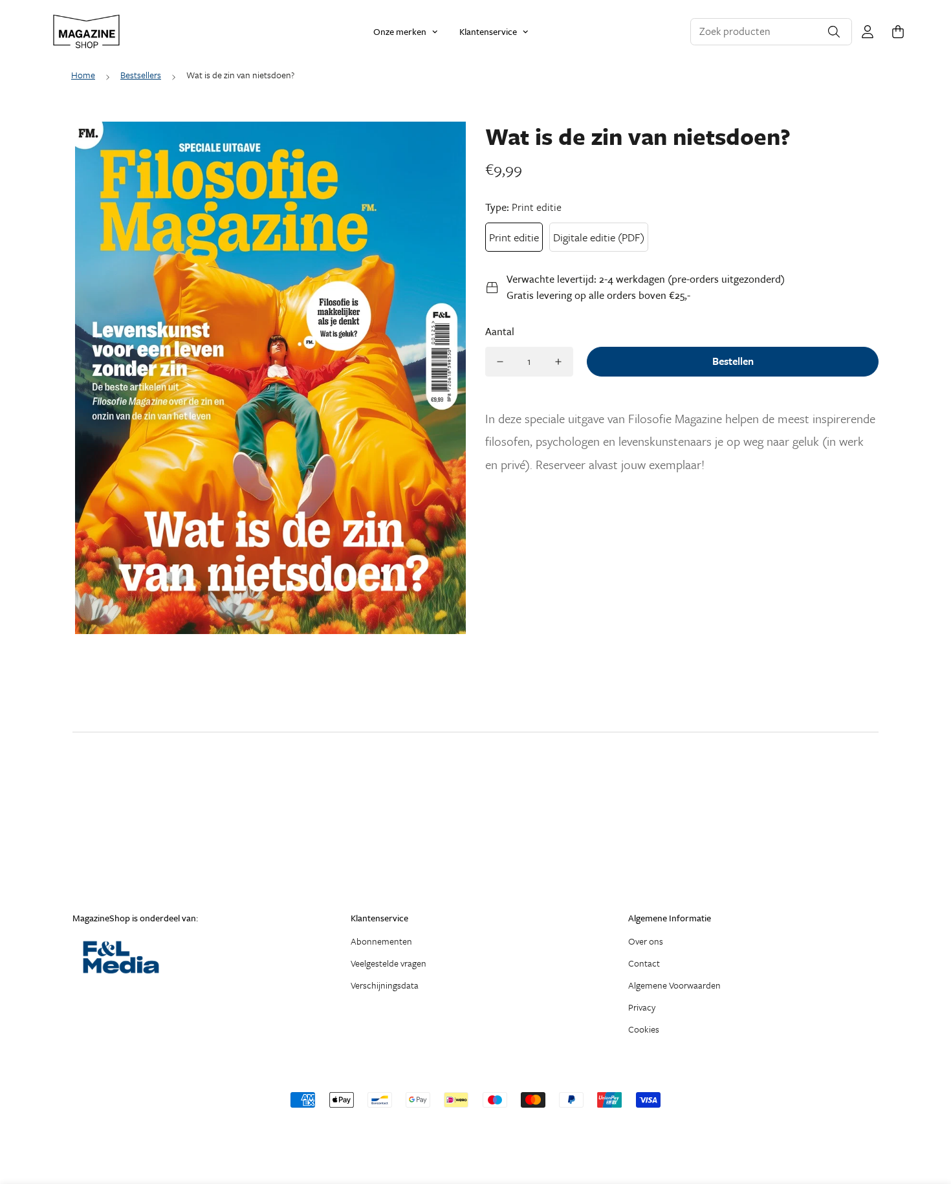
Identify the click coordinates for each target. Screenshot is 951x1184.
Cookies (643, 1029)
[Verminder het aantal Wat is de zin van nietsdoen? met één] (500, 362)
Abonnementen (381, 941)
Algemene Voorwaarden (674, 985)
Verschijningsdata (385, 985)
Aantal (499, 331)
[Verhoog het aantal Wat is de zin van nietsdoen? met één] (558, 362)
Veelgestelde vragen (388, 963)
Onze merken (399, 31)
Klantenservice (488, 31)
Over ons (645, 941)
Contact (644, 963)
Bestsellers (140, 75)
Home (83, 75)
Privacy (641, 1007)
